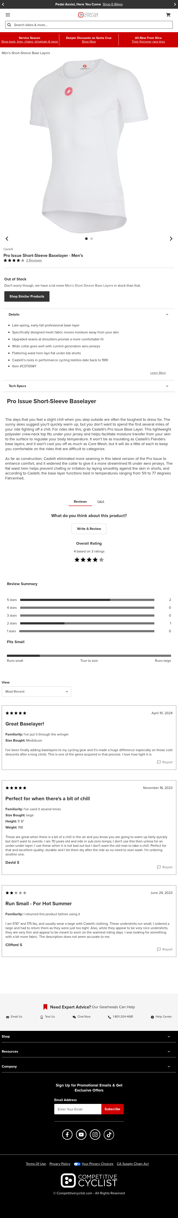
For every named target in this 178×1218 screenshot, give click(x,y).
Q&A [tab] (100, 501)
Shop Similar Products (27, 296)
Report (167, 762)
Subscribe (112, 1109)
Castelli (8, 249)
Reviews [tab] (80, 501)
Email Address (65, 1100)
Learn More (158, 373)
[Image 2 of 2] (91, 238)
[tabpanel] (89, 744)
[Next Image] (171, 238)
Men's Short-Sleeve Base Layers (26, 52)
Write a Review (89, 528)
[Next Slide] (175, 4)
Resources (10, 1051)
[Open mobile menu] (7, 14)
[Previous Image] (7, 238)
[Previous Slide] (3, 4)
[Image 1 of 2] (86, 238)
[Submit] (9, 25)
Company (9, 1066)
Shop (6, 1036)
